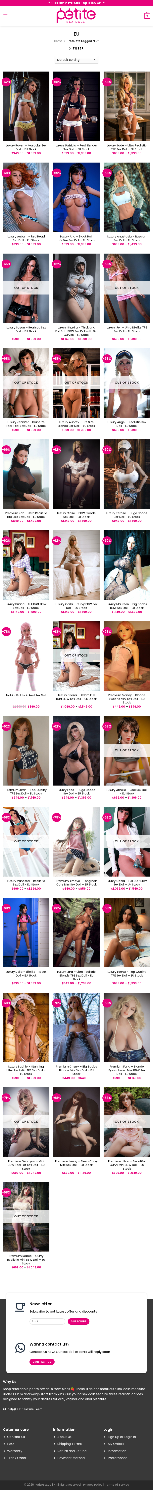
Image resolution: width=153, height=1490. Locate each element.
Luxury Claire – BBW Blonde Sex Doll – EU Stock (76, 515)
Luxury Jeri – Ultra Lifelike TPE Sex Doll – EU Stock (127, 329)
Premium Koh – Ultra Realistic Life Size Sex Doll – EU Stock (26, 515)
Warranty (14, 1451)
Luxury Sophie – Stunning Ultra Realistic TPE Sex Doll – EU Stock (26, 1070)
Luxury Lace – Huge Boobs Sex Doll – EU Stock (76, 791)
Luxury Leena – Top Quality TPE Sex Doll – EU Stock (127, 973)
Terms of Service (117, 1485)
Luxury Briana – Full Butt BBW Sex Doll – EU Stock (26, 606)
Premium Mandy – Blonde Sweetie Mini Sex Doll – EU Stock (126, 698)
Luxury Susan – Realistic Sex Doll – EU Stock (26, 329)
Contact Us (16, 1437)
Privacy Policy (92, 1485)
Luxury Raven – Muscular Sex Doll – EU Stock (26, 147)
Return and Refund (71, 1451)
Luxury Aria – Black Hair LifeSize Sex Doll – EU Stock (76, 238)
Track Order (16, 1458)
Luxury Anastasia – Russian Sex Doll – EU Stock (126, 238)
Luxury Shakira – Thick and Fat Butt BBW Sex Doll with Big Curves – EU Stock (76, 331)
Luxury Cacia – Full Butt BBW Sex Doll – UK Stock (127, 882)
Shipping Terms (69, 1444)
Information (117, 1451)
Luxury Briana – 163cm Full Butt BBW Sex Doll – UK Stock (76, 697)
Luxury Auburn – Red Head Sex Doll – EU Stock (26, 238)
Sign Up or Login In (122, 1437)
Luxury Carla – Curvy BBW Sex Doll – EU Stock (76, 606)
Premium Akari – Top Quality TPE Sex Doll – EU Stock (26, 791)
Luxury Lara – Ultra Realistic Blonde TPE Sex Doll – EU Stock (76, 975)
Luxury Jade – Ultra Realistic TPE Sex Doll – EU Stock (127, 147)
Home (58, 41)
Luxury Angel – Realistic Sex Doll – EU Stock (127, 424)
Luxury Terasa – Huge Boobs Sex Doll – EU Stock (126, 515)
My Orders (116, 1444)
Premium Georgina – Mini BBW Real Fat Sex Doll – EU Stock (26, 1165)
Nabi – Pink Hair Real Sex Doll (26, 695)
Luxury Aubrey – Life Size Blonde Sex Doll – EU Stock (76, 424)
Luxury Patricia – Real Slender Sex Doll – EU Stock (76, 147)
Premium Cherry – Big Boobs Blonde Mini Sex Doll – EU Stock (76, 1070)
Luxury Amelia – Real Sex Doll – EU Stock (127, 791)
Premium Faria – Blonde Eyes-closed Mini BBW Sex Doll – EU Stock (127, 1070)
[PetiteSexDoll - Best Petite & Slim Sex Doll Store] (76, 16)
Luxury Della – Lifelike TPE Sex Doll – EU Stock (26, 973)
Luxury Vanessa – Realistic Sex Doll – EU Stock (26, 882)
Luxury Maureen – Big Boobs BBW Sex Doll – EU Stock (127, 606)
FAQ (10, 1444)
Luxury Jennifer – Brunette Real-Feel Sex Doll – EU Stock (26, 424)
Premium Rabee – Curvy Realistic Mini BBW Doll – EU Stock (26, 1259)
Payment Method (71, 1458)
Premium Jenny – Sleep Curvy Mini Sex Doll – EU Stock (76, 1163)
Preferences (117, 1458)
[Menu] (5, 16)
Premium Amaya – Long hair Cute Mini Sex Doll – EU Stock (76, 882)
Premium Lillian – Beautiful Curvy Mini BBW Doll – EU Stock (126, 1165)
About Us (64, 1437)
